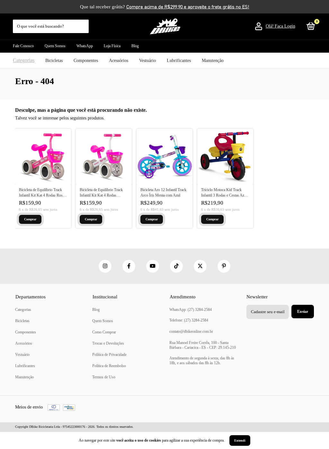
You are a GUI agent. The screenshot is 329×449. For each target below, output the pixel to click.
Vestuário (147, 60)
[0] (309, 27)
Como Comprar (104, 332)
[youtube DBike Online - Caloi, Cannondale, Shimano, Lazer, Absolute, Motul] (152, 266)
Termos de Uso (103, 377)
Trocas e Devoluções (108, 343)
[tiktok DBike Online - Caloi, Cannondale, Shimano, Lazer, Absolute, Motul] (176, 266)
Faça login (285, 26)
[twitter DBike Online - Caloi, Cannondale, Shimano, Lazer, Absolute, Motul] (200, 266)
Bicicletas (54, 60)
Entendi (239, 440)
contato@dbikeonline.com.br (191, 331)
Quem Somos (55, 46)
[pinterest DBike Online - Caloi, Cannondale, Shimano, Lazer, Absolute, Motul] (224, 266)
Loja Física (112, 46)
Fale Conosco (23, 46)
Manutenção (213, 60)
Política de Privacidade (109, 354)
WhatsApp (84, 46)
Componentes (86, 60)
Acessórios (118, 60)
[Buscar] (84, 23)
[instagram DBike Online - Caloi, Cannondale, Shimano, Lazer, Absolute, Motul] (105, 266)
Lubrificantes (179, 60)
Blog (135, 46)
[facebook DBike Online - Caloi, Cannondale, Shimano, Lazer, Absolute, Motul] (128, 266)
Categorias (23, 60)
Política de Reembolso (109, 366)
